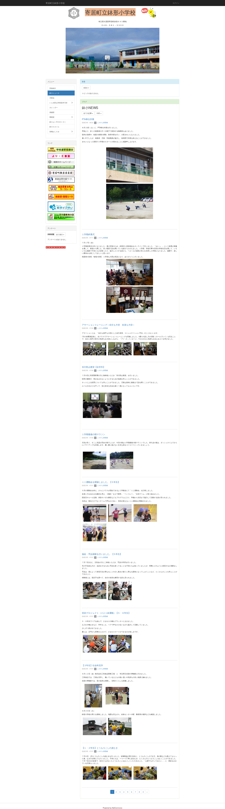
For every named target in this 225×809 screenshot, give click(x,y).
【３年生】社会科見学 (92, 665)
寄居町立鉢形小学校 (55, 2)
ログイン (176, 3)
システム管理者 (102, 122)
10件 (98, 113)
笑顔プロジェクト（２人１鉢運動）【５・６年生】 (106, 612)
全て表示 (59, 234)
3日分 (85, 88)
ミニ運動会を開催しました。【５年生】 (101, 481)
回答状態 (51, 234)
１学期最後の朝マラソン (93, 434)
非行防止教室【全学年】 (93, 366)
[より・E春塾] (61, 156)
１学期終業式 (88, 234)
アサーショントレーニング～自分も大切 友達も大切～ (108, 324)
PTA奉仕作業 (88, 119)
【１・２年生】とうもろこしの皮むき (100, 747)
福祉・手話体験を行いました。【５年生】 (102, 553)
